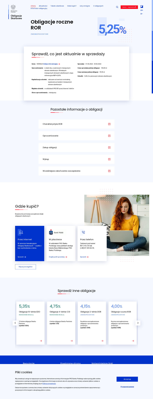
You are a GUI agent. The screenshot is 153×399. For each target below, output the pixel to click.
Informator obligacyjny (39, 8)
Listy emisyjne (85, 6)
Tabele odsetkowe (57, 6)
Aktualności (43, 6)
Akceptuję (127, 379)
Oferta (33, 6)
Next (137, 323)
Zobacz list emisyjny (50, 64)
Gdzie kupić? (71, 6)
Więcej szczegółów (25, 267)
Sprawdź (21, 257)
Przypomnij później (127, 387)
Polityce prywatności (49, 383)
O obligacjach (98, 6)
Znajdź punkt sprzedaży (57, 257)
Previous (15, 323)
